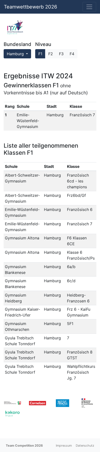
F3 (61, 53)
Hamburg (16, 53)
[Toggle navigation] (89, 7)
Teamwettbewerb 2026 (30, 7)
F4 (72, 53)
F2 (50, 53)
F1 (40, 53)
